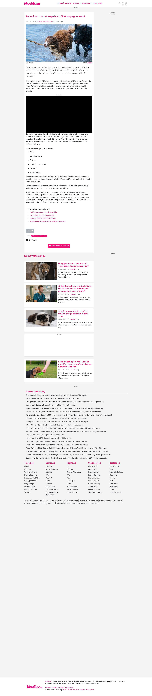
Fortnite (49, 484)
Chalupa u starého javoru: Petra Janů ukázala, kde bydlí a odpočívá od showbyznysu (57, 422)
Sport (41, 501)
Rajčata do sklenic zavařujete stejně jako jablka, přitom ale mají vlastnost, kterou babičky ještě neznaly (64, 409)
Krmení (68, 3)
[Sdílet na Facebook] (27, 230)
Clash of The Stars (74, 472)
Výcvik (76, 3)
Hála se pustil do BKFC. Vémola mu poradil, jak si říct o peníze (49, 438)
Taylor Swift (92, 487)
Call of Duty (50, 487)
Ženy (46, 501)
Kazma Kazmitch (94, 475)
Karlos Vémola (72, 487)
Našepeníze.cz (69, 503)
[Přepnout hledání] (119, 3)
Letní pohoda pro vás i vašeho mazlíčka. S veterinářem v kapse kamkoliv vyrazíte (74, 364)
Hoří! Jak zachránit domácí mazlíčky (43, 212)
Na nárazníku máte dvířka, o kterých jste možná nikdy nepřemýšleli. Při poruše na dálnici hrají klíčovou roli (66, 432)
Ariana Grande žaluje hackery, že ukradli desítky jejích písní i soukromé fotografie (56, 395)
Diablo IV (49, 478)
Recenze (49, 466)
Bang (111, 469)
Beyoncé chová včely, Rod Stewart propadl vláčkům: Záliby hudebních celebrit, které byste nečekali (63, 412)
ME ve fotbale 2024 (31, 478)
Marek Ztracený (94, 484)
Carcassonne (114, 466)
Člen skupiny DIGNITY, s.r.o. (85, 690)
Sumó (69, 484)
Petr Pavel (92, 469)
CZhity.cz (59, 503)
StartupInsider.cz (92, 503)
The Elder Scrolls (52, 490)
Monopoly (113, 475)
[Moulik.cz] (32, 3)
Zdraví (61, 3)
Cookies (61, 688)
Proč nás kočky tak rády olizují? (42, 215)
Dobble (112, 478)
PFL (68, 475)
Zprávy (35, 501)
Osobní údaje (69, 688)
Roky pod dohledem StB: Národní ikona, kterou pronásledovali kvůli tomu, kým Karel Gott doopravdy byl (65, 402)
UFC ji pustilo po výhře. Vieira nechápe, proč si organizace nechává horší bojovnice (56, 442)
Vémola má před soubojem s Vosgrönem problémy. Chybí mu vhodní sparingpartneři (57, 445)
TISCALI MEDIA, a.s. (69, 690)
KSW (68, 478)
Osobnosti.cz (94, 463)
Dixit (111, 481)
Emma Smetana (94, 490)
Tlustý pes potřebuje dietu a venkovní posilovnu (48, 221)
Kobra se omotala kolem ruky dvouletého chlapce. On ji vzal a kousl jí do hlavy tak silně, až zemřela (63, 428)
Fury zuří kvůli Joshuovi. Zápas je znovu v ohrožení (45, 435)
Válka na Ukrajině (30, 472)
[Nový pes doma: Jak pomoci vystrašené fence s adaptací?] (41, 271)
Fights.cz (71, 463)
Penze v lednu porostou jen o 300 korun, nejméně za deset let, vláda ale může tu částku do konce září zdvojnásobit (69, 415)
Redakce (54, 688)
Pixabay (89, 63)
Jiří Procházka (72, 490)
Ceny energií (29, 484)
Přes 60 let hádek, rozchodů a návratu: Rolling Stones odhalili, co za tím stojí (54, 425)
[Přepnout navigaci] (122, 3)
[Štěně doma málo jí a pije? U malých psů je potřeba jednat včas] (41, 318)
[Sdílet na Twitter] (32, 231)
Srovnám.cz (80, 503)
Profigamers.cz (72, 501)
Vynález (27, 493)
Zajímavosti (85, 3)
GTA (47, 475)
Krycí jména (114, 484)
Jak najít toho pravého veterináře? (43, 218)
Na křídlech (114, 487)
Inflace (26, 466)
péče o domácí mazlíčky (39, 236)
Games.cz (50, 463)
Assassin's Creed (52, 469)
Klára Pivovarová (48, 22)
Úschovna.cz (117, 501)
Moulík (73, 269)
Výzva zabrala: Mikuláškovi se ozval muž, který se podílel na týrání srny (52, 399)
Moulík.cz (34, 503)
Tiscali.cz (29, 463)
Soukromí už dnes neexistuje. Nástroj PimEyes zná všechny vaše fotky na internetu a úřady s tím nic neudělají (67, 458)
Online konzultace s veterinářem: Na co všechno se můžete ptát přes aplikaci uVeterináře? (75, 288)
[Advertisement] (59, 345)
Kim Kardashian (94, 478)
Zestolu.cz (115, 463)
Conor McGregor (73, 493)
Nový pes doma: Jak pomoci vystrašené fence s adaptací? (73, 264)
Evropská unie (29, 487)
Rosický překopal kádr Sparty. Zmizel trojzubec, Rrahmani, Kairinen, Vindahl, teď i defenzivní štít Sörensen (66, 448)
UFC (68, 466)
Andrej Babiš (93, 466)
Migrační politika (30, 475)
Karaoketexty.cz (105, 501)
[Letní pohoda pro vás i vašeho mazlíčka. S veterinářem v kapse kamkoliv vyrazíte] (41, 369)
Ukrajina (27, 469)
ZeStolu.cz (83, 501)
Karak (112, 490)
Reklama (48, 688)
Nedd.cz (27, 503)
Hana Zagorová (93, 472)
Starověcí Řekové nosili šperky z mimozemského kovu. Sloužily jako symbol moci (56, 418)
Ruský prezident (30, 481)
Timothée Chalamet (95, 493)
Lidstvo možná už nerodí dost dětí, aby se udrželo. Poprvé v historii (51, 405)
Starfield (49, 472)
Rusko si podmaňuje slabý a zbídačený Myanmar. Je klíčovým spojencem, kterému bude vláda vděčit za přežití (67, 451)
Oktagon (70, 469)
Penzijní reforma (30, 490)
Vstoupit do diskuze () (60, 246)
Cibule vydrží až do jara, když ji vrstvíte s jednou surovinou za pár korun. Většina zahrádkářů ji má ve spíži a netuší (68, 455)
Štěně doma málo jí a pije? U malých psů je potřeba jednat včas (73, 313)
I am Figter (71, 481)
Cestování (97, 3)
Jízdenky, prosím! (116, 493)
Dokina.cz (51, 503)
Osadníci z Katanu (116, 472)
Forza (48, 481)
